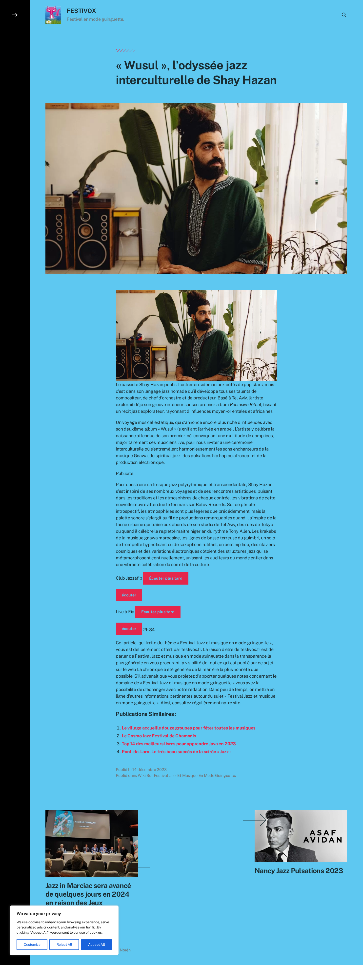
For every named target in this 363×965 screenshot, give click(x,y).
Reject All (64, 944)
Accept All (96, 944)
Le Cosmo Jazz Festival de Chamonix (159, 735)
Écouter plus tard (165, 578)
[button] (15, 482)
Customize (32, 944)
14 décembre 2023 (149, 769)
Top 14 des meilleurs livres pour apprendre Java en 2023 (179, 743)
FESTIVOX (81, 11)
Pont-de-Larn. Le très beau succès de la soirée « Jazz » (177, 751)
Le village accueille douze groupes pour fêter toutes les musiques (188, 727)
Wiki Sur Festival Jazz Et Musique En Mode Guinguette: (187, 775)
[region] (64, 930)
